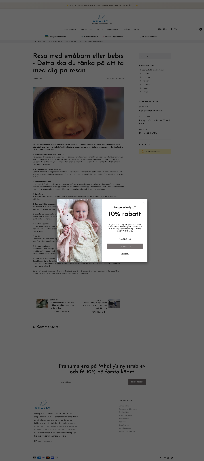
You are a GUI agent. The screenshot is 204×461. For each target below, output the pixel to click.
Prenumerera (125, 246)
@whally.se (132, 225)
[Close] (143, 202)
